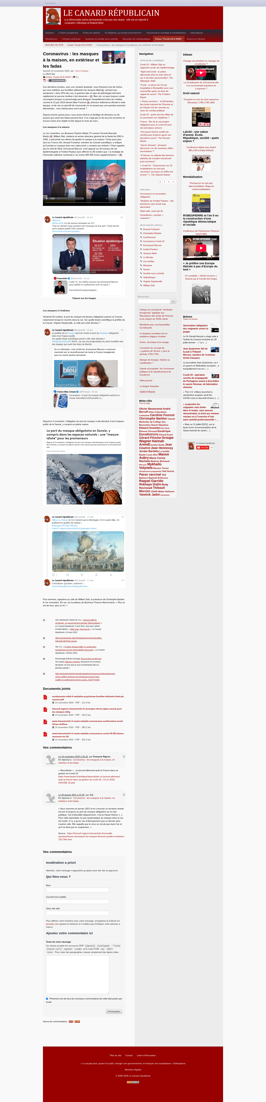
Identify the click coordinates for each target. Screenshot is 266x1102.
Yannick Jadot (149, 494)
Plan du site (115, 1055)
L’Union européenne (68, 32)
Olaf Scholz (168, 471)
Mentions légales (133, 1069)
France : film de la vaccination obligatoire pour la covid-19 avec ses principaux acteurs (156, 124)
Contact (129, 1055)
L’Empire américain (71, 39)
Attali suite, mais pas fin (80, 629)
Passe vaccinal (150, 474)
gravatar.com (52, 924)
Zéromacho (165, 495)
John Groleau (81, 71)
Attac (151, 412)
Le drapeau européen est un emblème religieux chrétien (153, 335)
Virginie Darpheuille (152, 281)
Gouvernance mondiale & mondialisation (166, 32)
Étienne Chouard (148, 431)
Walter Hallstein (166, 491)
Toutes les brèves (190, 319)
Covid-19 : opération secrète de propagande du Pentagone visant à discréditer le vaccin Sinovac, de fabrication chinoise (201, 381)
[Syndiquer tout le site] (133, 1082)
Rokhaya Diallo (150, 484)
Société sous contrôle (153, 273)
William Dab (149, 285)
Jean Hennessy (162, 448)
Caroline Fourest (162, 415)
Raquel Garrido (151, 481)
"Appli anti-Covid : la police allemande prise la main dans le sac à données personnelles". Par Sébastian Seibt (156, 76)
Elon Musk (165, 428)
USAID (154, 491)
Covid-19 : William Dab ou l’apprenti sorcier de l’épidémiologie (157, 66)
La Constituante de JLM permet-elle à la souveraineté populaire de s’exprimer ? (201, 85)
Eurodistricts (148, 434)
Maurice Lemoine (72, 662)
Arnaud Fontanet (151, 229)
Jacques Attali (150, 253)
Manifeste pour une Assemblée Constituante (155, 326)
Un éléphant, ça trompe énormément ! (123, 32)
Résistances (51, 39)
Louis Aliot (152, 454)
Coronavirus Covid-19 (153, 241)
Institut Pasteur (150, 249)
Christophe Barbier (152, 233)
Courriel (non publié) (56, 897)
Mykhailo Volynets (150, 466)
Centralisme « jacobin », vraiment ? (152, 216)
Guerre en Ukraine (196, 39)
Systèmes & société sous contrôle (101, 39)
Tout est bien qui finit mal (91, 659)
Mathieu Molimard (160, 461)
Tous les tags (144, 403)
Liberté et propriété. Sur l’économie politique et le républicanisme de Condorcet (157, 371)
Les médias (148, 261)
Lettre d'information (146, 1055)
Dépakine (163, 425)
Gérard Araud (166, 434)
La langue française (149, 386)
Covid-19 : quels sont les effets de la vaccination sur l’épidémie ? (156, 116)
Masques (147, 265)
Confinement (149, 237)
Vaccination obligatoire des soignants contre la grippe (195, 328)
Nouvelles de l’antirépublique (137, 39)
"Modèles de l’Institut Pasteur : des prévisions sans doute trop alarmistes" (157, 204)
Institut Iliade (157, 445)
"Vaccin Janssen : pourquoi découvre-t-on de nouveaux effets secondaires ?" (156, 148)
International (197, 32)
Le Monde (148, 257)
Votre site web (53, 908)
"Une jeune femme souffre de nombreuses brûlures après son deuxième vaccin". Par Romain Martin (155, 136)
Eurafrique (163, 431)
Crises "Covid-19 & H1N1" (168, 39)
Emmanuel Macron (152, 245)
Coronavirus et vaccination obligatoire (153, 195)
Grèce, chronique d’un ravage (154, 342)
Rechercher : (144, 296)
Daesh (154, 425)
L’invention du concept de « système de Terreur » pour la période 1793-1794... (155, 351)
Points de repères (91, 32)
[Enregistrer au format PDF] (45, 80)
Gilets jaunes (146, 380)
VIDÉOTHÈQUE (147, 392)
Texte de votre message (58, 942)
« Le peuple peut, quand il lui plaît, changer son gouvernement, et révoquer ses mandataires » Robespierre (133, 1063)
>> (173, 301)
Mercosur (143, 465)
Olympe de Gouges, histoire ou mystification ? (155, 361)
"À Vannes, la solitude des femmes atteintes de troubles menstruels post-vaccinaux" (157, 158)
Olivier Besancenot (150, 408)
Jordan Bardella (149, 451)
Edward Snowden (149, 427)
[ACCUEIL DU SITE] (133, 16)
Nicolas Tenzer (161, 468)
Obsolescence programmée (150, 471)
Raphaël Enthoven (158, 478)
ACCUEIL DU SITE (54, 45)
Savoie (146, 269)
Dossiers (49, 32)
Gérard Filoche (150, 437)
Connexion (50, 3)
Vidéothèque (149, 277)
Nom (48, 885)
